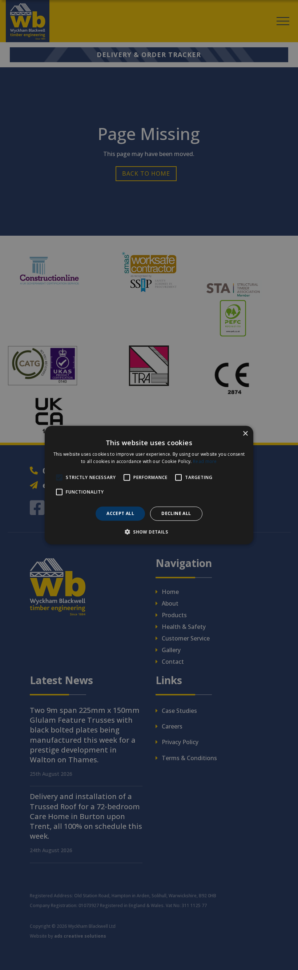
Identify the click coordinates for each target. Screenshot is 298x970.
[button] (149, 531)
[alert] (149, 485)
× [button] (245, 433)
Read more (205, 461)
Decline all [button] (176, 513)
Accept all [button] (120, 513)
